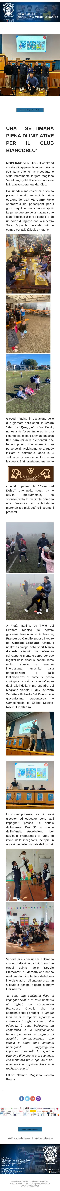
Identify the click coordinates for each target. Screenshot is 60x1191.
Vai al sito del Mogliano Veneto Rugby (30, 110)
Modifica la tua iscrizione (19, 1138)
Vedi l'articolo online (44, 1138)
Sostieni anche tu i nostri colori (30, 1129)
